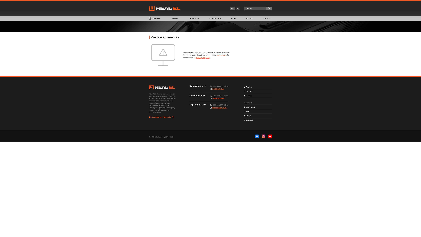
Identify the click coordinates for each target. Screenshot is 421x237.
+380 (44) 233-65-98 (220, 86)
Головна (249, 87)
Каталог (157, 18)
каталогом (221, 55)
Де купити (194, 18)
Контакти (267, 18)
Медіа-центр (215, 18)
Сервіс (249, 18)
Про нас (174, 18)
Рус (238, 8)
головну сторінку (203, 58)
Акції (233, 18)
